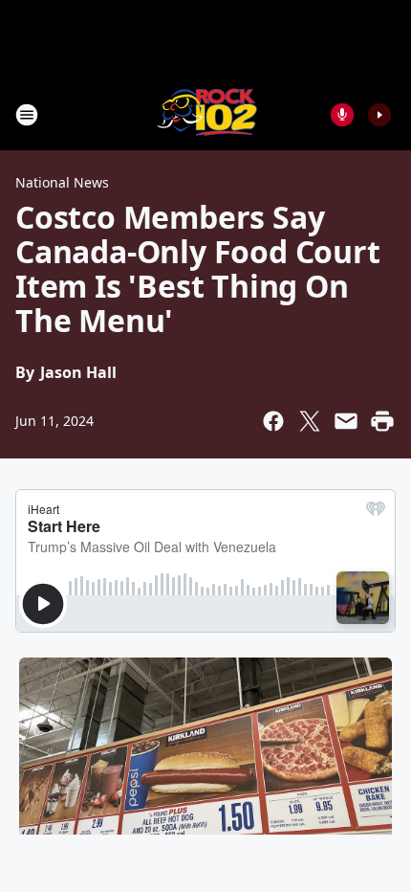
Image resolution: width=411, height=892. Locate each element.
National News (62, 182)
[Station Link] (206, 114)
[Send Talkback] (342, 114)
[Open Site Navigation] (26, 114)
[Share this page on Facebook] (273, 421)
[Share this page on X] (309, 421)
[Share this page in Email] (346, 421)
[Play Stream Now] (379, 114)
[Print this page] (382, 421)
